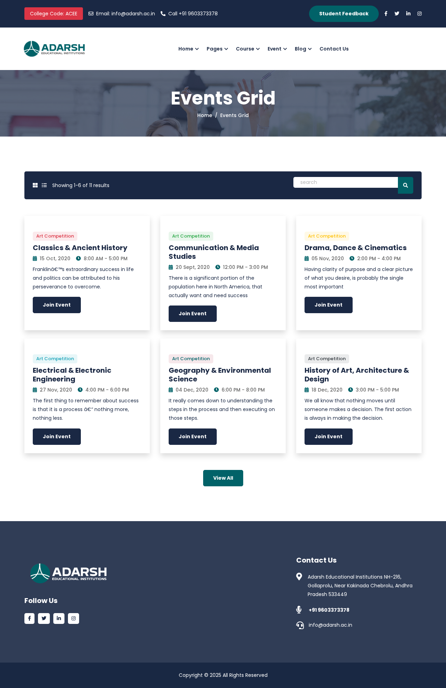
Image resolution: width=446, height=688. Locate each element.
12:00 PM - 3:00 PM (245, 267)
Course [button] (245, 48)
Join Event (57, 304)
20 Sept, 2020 (192, 267)
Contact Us (334, 48)
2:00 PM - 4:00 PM (378, 258)
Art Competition (55, 236)
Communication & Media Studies (214, 252)
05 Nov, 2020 (327, 258)
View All (223, 477)
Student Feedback (344, 13)
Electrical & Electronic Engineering (72, 374)
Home (204, 115)
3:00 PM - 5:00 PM (376, 389)
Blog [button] (300, 48)
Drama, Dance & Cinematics (356, 248)
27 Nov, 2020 (55, 389)
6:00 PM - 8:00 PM (242, 389)
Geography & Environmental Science (220, 374)
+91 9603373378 (193, 13)
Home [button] (185, 48)
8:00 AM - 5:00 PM (105, 258)
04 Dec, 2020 (191, 389)
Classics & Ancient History (80, 248)
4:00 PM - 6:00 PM (106, 389)
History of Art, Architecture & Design (357, 374)
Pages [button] (215, 48)
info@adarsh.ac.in (125, 13)
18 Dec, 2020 (326, 389)
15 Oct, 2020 (54, 258)
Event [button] (275, 48)
